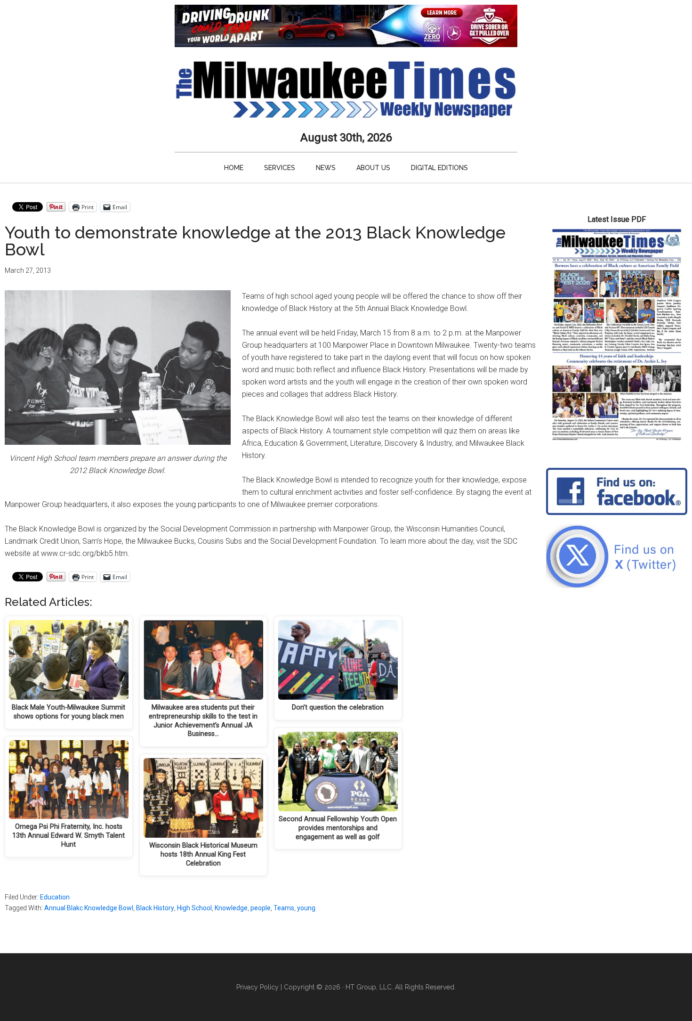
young (306, 908)
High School (194, 908)
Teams (284, 908)
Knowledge (231, 908)
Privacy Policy (257, 987)
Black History (155, 908)
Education (55, 897)
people (260, 908)
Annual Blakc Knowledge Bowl (88, 908)
